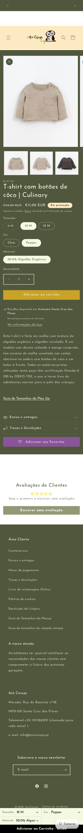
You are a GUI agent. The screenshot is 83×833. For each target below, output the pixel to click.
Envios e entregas (21, 560)
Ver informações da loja (24, 324)
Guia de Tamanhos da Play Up (26, 398)
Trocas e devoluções (23, 580)
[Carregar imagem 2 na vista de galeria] (41, 163)
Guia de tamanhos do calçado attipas (36, 628)
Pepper (31, 242)
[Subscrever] (65, 769)
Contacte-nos (18, 550)
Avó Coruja (31, 807)
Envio (28, 211)
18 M (28, 225)
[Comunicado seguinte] (75, 5)
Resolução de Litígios (24, 608)
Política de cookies (22, 599)
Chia (11, 242)
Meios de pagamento (24, 570)
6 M (13, 227)
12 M (46, 225)
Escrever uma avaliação (41, 510)
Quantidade (11, 269)
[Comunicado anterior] (8, 5)
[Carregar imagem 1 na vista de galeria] (16, 163)
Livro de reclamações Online (29, 589)
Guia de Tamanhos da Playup (30, 618)
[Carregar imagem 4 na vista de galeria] (67, 163)
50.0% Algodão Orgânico (27, 259)
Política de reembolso (55, 807)
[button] (8, 37)
